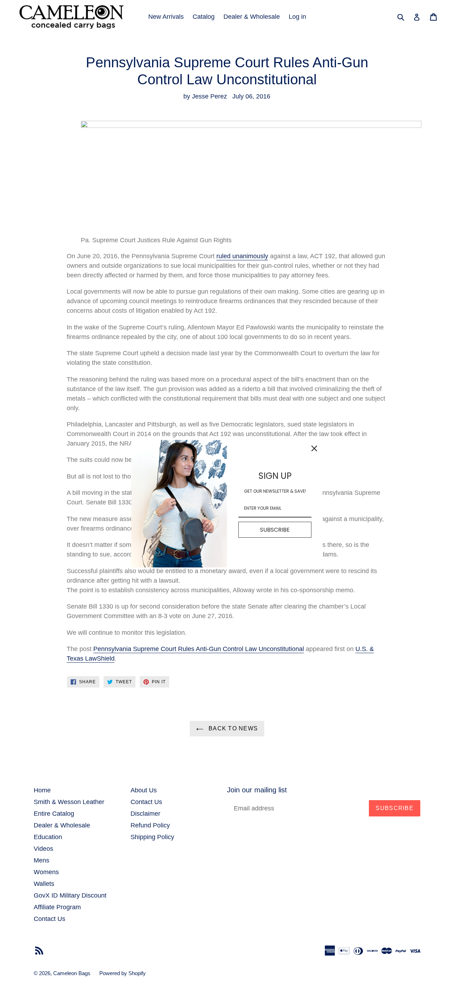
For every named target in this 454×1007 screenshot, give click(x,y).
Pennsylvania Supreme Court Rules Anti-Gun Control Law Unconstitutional (198, 648)
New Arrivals (166, 16)
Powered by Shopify (122, 973)
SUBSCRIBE (275, 529)
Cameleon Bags (71, 973)
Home (42, 790)
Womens (46, 872)
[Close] (314, 448)
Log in (297, 16)
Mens (41, 860)
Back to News (232, 728)
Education (48, 837)
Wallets (44, 883)
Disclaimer (145, 813)
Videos (43, 848)
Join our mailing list (257, 790)
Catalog (204, 16)
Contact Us (49, 918)
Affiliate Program (57, 907)
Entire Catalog (54, 813)
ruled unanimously (242, 256)
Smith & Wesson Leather (69, 801)
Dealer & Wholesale (251, 16)
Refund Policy (150, 825)
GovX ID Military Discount (70, 895)
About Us (144, 790)
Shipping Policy (152, 837)
